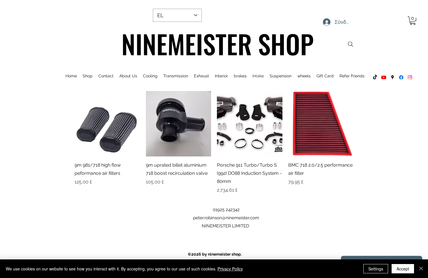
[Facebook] (401, 77)
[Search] (350, 44)
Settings (375, 269)
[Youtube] (384, 77)
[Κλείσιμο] (421, 268)
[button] (413, 20)
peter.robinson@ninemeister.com (226, 217)
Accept (403, 269)
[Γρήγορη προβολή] (107, 123)
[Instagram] (410, 77)
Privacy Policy (230, 269)
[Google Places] (392, 77)
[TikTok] (375, 77)
